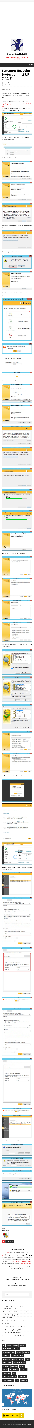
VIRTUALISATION (8, 1380)
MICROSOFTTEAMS (19, 1362)
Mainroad (28, 1424)
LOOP (27, 1359)
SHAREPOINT (6, 1373)
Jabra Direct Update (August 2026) (11, 1315)
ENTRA (19, 1352)
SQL (14, 1373)
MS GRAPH (6, 1366)
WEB (17, 1380)
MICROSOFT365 (7, 1362)
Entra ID (26, 1352)
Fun (21, 1355)
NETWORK (14, 1366)
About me (12, 1421)
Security (10, 1241)
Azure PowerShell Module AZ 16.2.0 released (13, 1333)
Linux (21, 1359)
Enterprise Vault (8, 1352)
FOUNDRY (15, 1355)
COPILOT (22, 1345)
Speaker (14, 1265)
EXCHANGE (6, 1355)
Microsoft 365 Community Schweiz (22, 1261)
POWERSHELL (14, 1369)
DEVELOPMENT (7, 1348)
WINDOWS (24, 1380)
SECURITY (23, 1369)
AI (3, 1345)
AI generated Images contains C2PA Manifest (13, 1335)
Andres (8, 1252)
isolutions (4, 1256)
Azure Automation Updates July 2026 (11, 1330)
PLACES (5, 1369)
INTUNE (14, 1359)
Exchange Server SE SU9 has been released (13, 1320)
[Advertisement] (17, 19)
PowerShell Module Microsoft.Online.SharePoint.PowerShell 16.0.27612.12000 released (12, 1307)
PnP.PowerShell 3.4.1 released (9, 1318)
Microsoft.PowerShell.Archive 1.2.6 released (13, 1327)
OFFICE (22, 1366)
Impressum (17, 1421)
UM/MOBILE (22, 1376)
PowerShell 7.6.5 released (8, 1324)
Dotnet (16, 1348)
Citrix (15, 1345)
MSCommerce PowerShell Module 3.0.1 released (14, 1312)
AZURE (9, 1345)
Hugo (23, 1424)
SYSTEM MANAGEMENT (9, 1376)
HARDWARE (6, 1359)
